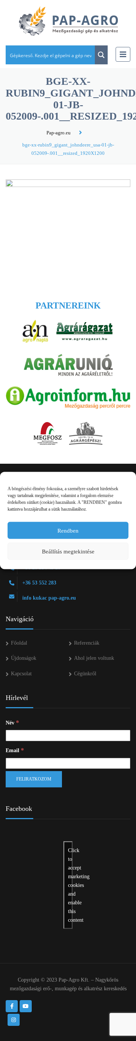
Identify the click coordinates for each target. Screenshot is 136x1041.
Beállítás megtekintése (68, 551)
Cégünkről (85, 673)
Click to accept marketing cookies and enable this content (70, 885)
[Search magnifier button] (101, 54)
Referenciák (86, 643)
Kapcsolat (21, 673)
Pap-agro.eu (58, 133)
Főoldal (19, 643)
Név (12, 722)
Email (15, 750)
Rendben (68, 530)
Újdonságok (23, 658)
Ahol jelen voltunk (94, 658)
